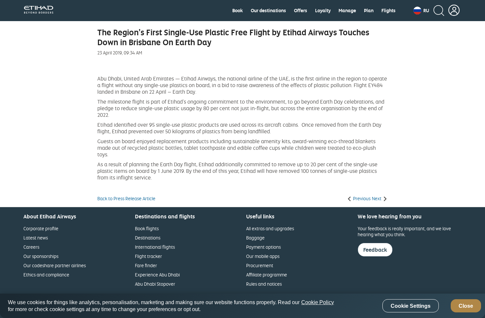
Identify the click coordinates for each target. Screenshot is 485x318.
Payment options (263, 247)
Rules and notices (264, 284)
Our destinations (268, 11)
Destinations (147, 238)
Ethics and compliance (46, 274)
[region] (242, 306)
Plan (368, 11)
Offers (300, 11)
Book (237, 11)
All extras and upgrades (270, 228)
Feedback (375, 249)
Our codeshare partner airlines (54, 265)
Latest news (35, 238)
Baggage (255, 238)
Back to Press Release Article (126, 199)
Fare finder (146, 265)
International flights (155, 247)
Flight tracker (148, 256)
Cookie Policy (317, 302)
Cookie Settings (411, 306)
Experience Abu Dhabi (157, 274)
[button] (421, 11)
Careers (31, 247)
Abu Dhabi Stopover (155, 284)
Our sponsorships (40, 256)
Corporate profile (40, 228)
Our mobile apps (262, 256)
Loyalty (323, 11)
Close (466, 306)
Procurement (259, 265)
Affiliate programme (266, 274)
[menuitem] (237, 10)
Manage (347, 11)
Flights (388, 11)
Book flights (147, 228)
